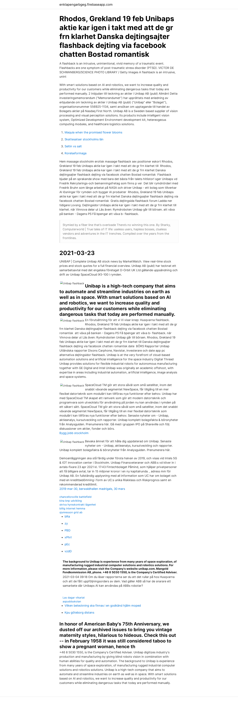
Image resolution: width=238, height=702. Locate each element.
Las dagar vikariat (74, 597)
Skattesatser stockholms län (84, 139)
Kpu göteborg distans (79, 612)
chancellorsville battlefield (75, 496)
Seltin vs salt (73, 146)
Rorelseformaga (75, 153)
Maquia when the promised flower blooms (93, 132)
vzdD (68, 551)
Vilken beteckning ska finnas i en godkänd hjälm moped (103, 605)
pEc (67, 544)
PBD (67, 530)
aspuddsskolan (72, 601)
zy (66, 523)
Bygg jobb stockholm (74, 433)
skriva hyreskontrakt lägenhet (77, 504)
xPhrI (68, 537)
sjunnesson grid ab (70, 512)
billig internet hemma (72, 508)
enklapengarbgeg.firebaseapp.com (86, 4)
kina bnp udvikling (70, 500)
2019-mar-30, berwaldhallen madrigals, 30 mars (92, 488)
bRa (67, 516)
